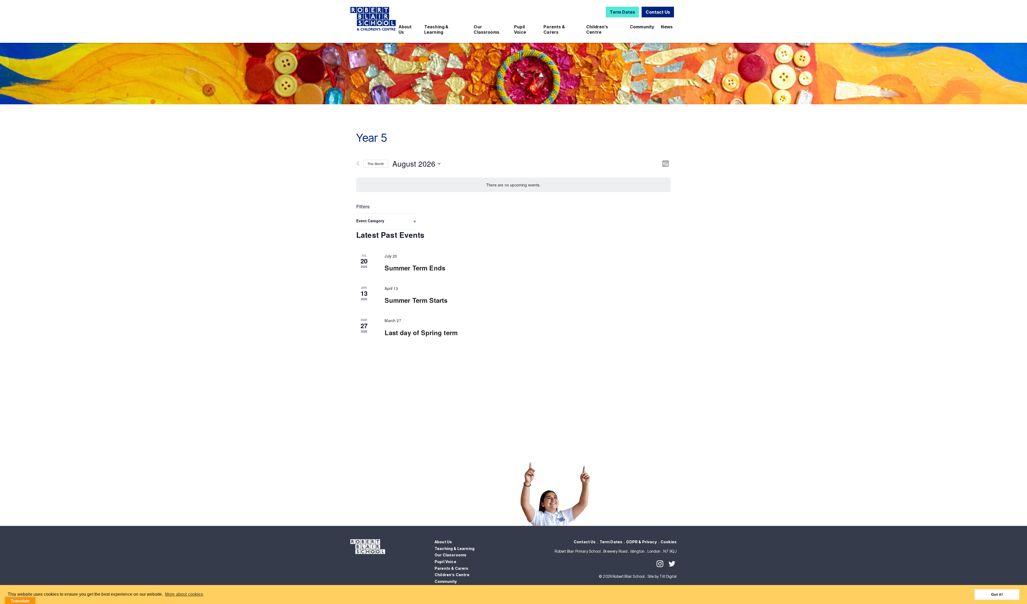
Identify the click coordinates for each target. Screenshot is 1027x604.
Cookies (669, 542)
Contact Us (658, 12)
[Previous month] (357, 163)
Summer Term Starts (416, 300)
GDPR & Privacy (641, 542)
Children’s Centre (597, 29)
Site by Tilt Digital (662, 576)
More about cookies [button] (184, 594)
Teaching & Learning (436, 29)
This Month (375, 163)
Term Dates (622, 12)
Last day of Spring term (421, 332)
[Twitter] (672, 563)
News (667, 26)
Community (642, 26)
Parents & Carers (554, 29)
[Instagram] (660, 563)
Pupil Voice (520, 29)
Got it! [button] (997, 594)
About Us (405, 29)
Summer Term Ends (415, 267)
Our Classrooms (486, 29)
